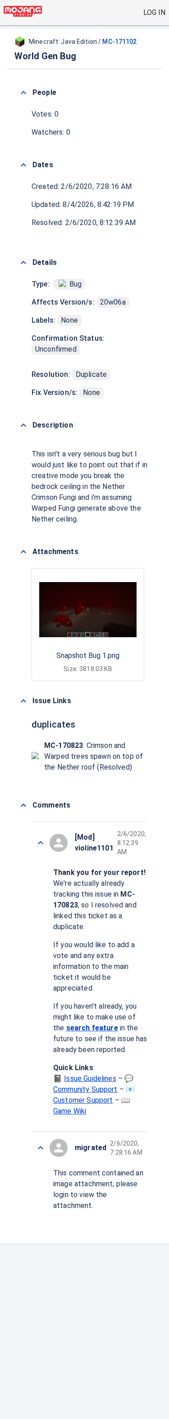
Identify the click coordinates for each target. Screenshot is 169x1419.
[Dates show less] (23, 165)
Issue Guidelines (90, 1078)
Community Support (85, 1089)
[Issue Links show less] (23, 701)
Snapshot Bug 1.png (87, 655)
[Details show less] (23, 263)
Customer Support (83, 1100)
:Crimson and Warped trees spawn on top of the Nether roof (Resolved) (93, 756)
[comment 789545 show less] (41, 1148)
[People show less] (23, 93)
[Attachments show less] (23, 552)
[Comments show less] (23, 805)
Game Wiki (69, 1111)
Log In (154, 12)
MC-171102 (119, 41)
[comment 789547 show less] (41, 843)
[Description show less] (23, 425)
